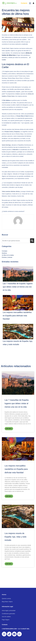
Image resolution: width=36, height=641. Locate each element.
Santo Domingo (6, 145)
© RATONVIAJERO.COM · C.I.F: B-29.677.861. (16, 628)
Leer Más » (9, 428)
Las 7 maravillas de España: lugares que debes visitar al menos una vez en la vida (17, 287)
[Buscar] (32, 240)
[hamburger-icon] (30, 3)
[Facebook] (14, 634)
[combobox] (15, 240)
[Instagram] (4, 634)
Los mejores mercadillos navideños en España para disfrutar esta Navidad (17, 315)
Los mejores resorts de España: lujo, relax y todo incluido (15, 536)
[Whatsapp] (19, 634)
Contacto (24, 3)
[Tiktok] (9, 634)
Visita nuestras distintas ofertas (11, 191)
